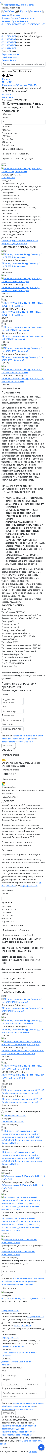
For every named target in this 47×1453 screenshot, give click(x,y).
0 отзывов (6, 94)
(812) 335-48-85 (9, 39)
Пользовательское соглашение (17, 1434)
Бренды (20, 1346)
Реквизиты (7, 1364)
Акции (13, 60)
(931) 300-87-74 (9, 42)
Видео (20, 1352)
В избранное (9, 153)
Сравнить (24, 153)
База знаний (25, 1361)
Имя (4, 706)
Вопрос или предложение (14, 1388)
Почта (5, 1266)
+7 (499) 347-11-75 (28, 885)
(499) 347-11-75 (23, 24)
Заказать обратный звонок (15, 21)
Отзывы (33, 240)
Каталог (5, 1346)
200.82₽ (13, 149)
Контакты (29, 18)
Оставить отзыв (11, 754)
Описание (6, 240)
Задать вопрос (10, 779)
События (12, 1352)
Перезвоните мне (10, 54)
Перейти (33, 1451)
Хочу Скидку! (27, 158)
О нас (21, 18)
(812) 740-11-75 (9, 24)
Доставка (6, 18)
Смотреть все (8, 177)
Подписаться (9, 1288)
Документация (19, 243)
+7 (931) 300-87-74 (35, 1316)
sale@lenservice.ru (10, 57)
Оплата (14, 18)
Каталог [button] (5, 60)
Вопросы (7, 243)
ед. (3, 126)
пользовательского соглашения (17, 741)
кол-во (5, 117)
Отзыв (5, 694)
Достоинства (8, 715)
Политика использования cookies (18, 1431)
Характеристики (20, 240)
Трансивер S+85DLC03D (13, 1121)
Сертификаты (29, 1352)
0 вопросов (7, 97)
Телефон (6, 1379)
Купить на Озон (11, 158)
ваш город (7, 71)
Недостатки (7, 724)
